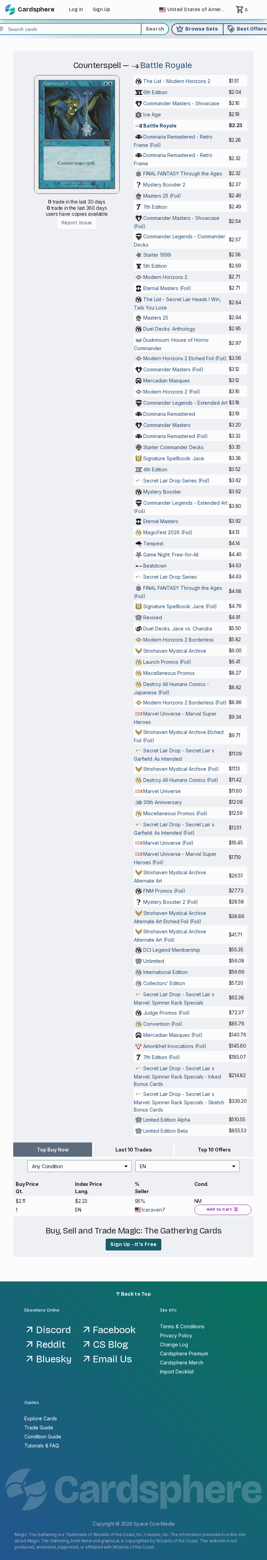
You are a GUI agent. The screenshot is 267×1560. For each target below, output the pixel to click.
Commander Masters (167, 425)
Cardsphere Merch (181, 1362)
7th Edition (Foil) (161, 1057)
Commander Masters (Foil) (173, 369)
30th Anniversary (162, 802)
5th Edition (155, 266)
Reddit (50, 1345)
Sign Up (101, 10)
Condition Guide (42, 1436)
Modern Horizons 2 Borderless (178, 640)
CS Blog (110, 1345)
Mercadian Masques (166, 380)
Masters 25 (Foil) (162, 196)
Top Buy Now (53, 1150)
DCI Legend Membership (171, 950)
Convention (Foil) (163, 1024)
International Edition (165, 972)
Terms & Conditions (182, 1326)
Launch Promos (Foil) (167, 662)
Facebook (114, 1330)
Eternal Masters (160, 521)
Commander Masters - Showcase (181, 103)
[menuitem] (79, 1166)
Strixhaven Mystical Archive (174, 651)
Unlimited (153, 961)
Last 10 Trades (133, 1150)
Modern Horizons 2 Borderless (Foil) (185, 702)
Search (155, 29)
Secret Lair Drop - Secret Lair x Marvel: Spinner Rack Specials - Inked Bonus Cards (177, 1076)
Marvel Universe (162, 791)
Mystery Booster (162, 492)
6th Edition (155, 92)
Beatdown (155, 566)
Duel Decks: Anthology (169, 329)
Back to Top (135, 1294)
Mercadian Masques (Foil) (173, 1035)
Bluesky (54, 1359)
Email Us (112, 1359)
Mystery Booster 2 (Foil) (170, 902)
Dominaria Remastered (169, 414)
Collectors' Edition (164, 983)
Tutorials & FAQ (41, 1445)
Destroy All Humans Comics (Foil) (180, 780)
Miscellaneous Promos (169, 673)
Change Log (174, 1344)
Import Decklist (177, 1372)
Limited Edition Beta (165, 1131)
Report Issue (77, 223)
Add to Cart (223, 1209)
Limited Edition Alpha (166, 1120)
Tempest (153, 543)
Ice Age (152, 114)
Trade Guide (38, 1427)
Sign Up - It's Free (133, 1244)
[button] (79, 1166)
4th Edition (155, 469)
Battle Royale (166, 65)
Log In (76, 10)
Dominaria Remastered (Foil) (175, 436)
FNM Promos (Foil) (164, 891)
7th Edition (155, 207)
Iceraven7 (153, 1210)
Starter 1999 (157, 255)
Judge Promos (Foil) (166, 1013)
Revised (152, 617)
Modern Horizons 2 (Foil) (171, 392)
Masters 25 (155, 318)
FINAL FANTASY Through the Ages (182, 173)
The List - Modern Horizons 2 (176, 81)
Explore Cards (40, 1418)
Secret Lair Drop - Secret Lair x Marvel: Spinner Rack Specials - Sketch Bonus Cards (179, 1102)
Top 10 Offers (214, 1150)
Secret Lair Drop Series (170, 577)
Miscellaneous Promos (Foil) (175, 813)
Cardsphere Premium (184, 1353)
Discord (53, 1330)
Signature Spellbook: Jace (173, 458)
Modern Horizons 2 (165, 277)
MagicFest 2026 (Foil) (168, 532)
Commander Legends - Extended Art (185, 403)
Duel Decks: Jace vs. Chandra (177, 629)
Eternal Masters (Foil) (167, 288)
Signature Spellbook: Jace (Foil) (180, 606)
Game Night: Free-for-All (171, 555)
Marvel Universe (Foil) (168, 843)
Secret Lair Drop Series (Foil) (176, 481)
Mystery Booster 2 (164, 185)
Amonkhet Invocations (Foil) (175, 1046)
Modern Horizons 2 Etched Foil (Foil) (185, 358)
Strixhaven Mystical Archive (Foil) (181, 769)
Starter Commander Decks (173, 447)
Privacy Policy (176, 1335)
